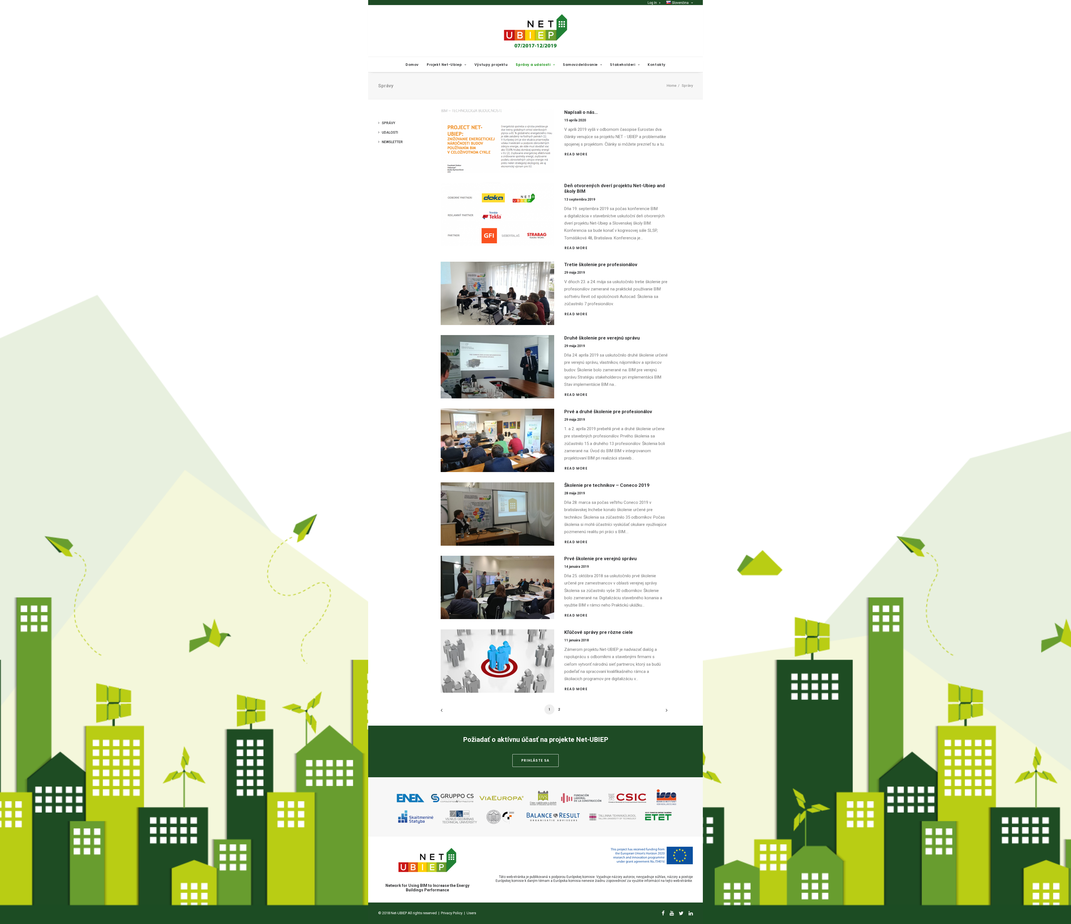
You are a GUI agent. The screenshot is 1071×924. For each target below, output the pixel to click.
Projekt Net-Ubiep (444, 64)
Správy (388, 123)
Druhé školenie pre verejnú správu (602, 338)
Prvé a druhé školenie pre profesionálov (608, 411)
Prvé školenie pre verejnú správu (600, 558)
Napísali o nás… (581, 112)
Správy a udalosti (533, 64)
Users (471, 913)
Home (672, 85)
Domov (412, 64)
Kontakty (656, 64)
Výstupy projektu (491, 64)
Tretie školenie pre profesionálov (600, 264)
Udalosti (390, 132)
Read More (577, 154)
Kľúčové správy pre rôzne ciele (598, 632)
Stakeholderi (622, 64)
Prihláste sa (535, 760)
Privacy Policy (451, 913)
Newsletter (392, 142)
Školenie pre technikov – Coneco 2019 (607, 485)
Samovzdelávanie (580, 64)
